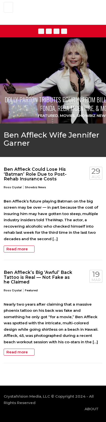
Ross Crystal (13, 187)
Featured (48, 115)
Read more (17, 249)
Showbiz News (35, 187)
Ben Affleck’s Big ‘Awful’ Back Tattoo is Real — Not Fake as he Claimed (38, 277)
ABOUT (92, 408)
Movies (67, 115)
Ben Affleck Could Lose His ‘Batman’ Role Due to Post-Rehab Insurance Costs (35, 174)
